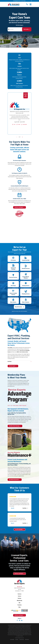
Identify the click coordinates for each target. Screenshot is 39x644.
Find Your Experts (12, 366)
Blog (19, 607)
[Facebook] (17, 620)
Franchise (20, 605)
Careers (19, 596)
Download (25, 124)
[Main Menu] (30, 4)
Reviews (19, 598)
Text (14, 124)
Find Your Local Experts (19, 207)
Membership (19, 600)
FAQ (19, 602)
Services (19, 594)
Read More (25, 508)
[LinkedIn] (21, 620)
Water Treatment (22, 405)
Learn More (23, 0)
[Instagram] (19, 620)
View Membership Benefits (14, 479)
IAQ (11, 405)
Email (19, 124)
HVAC (9, 405)
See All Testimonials (19, 529)
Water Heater (15, 405)
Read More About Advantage (14, 425)
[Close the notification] (31, 0)
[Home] (14, 4)
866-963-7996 (19, 586)
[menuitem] (12, 639)
